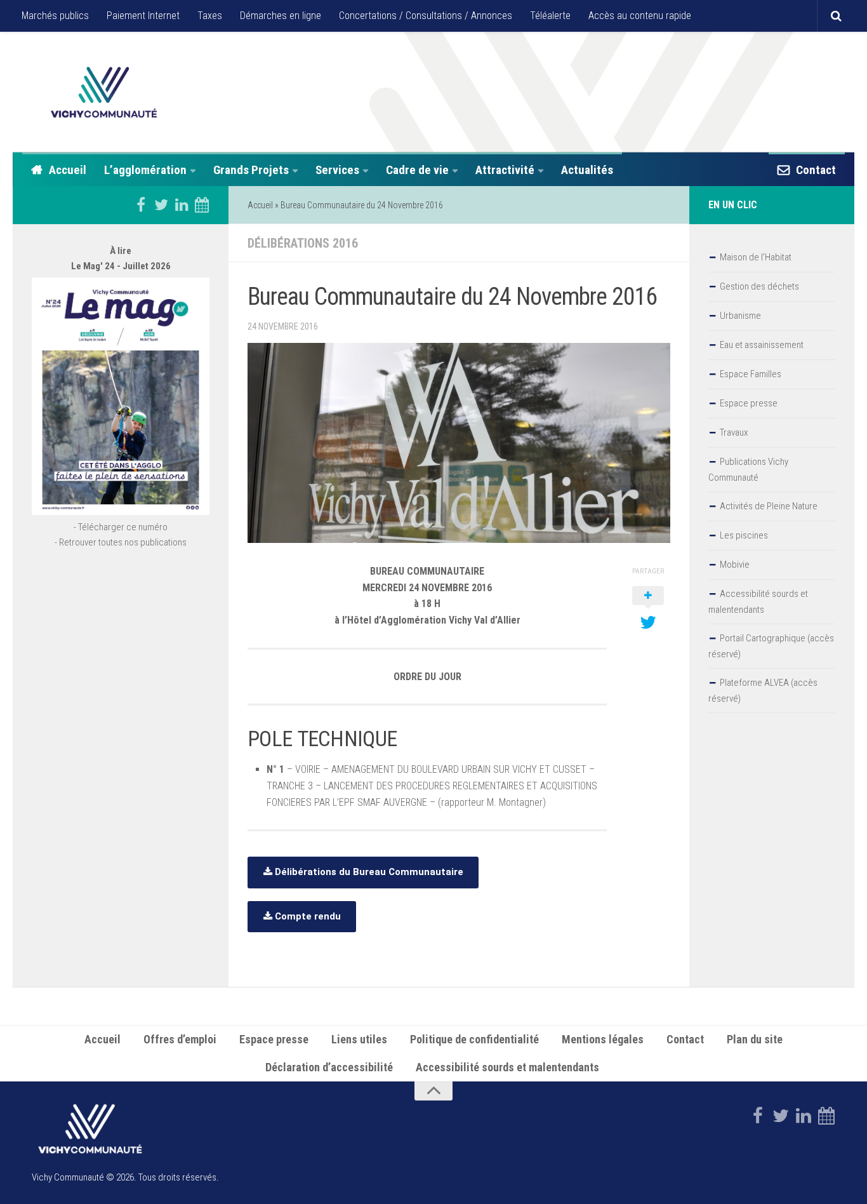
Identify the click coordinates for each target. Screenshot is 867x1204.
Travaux (734, 432)
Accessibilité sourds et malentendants (758, 601)
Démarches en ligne (280, 16)
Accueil (67, 170)
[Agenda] (201, 204)
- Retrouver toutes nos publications (121, 542)
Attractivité (504, 170)
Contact (816, 170)
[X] (161, 204)
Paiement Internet (143, 16)
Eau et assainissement (762, 345)
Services (337, 170)
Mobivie (735, 564)
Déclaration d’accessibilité (329, 1067)
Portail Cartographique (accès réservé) (771, 646)
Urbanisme (740, 315)
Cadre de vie (417, 170)
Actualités (587, 170)
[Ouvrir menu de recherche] (835, 16)
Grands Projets (251, 170)
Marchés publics (55, 16)
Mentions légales (603, 1039)
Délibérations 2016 (303, 243)
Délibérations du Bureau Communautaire (367, 872)
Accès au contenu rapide (639, 16)
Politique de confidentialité (474, 1039)
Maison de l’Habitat (755, 257)
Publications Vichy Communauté (748, 469)
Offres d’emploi (179, 1039)
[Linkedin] (181, 204)
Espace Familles (750, 374)
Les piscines (744, 535)
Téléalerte (550, 16)
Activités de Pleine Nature (768, 506)
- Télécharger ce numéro (121, 527)
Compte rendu (306, 916)
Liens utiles (359, 1039)
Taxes (209, 16)
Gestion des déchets (759, 286)
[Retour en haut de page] (433, 1090)
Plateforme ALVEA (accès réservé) (762, 690)
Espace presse (749, 403)
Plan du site (755, 1039)
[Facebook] (141, 204)
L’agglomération (145, 170)
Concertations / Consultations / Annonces (425, 16)
